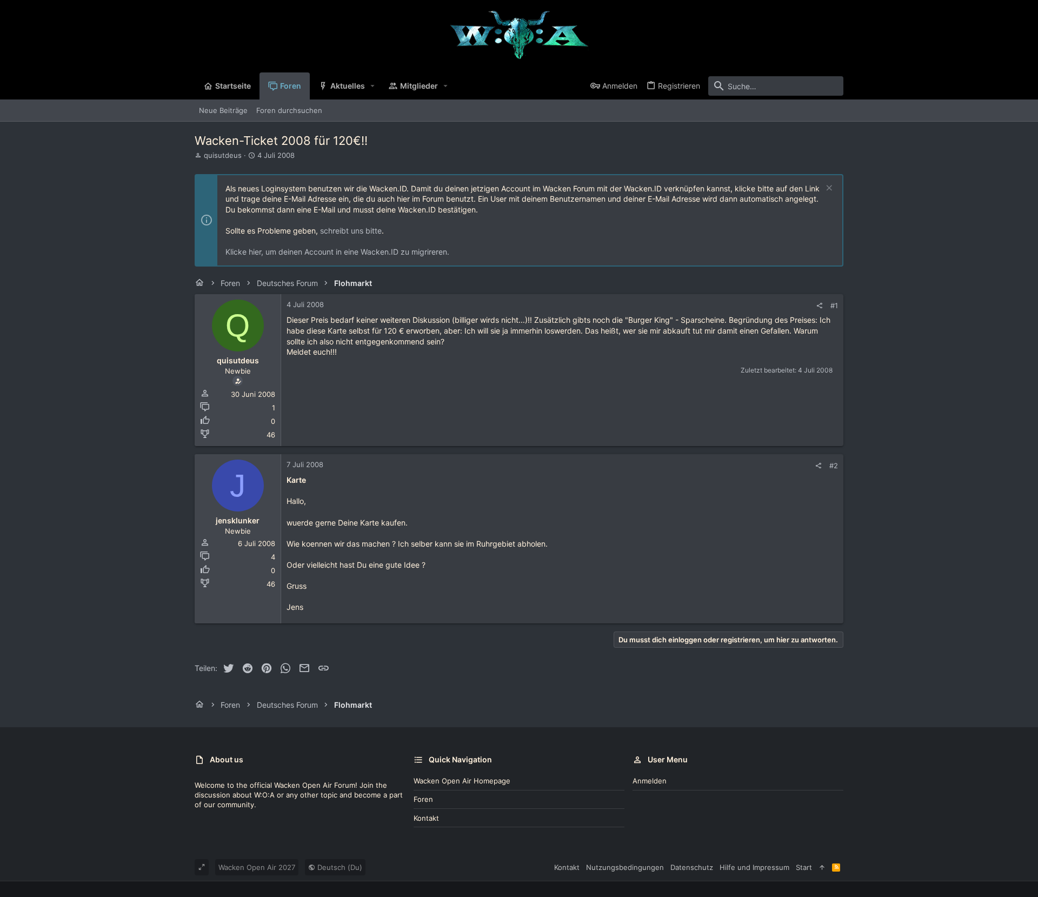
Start (804, 867)
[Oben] (822, 867)
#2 (833, 465)
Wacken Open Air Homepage (462, 780)
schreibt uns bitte (351, 230)
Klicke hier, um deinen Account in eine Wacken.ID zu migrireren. (337, 251)
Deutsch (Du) (338, 867)
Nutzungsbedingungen (625, 867)
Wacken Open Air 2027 (256, 867)
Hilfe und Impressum (754, 867)
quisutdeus (223, 155)
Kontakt (426, 818)
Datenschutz (691, 867)
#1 (834, 305)
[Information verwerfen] (828, 189)
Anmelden (650, 780)
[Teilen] (819, 306)
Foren (423, 799)
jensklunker (238, 520)
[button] (373, 86)
